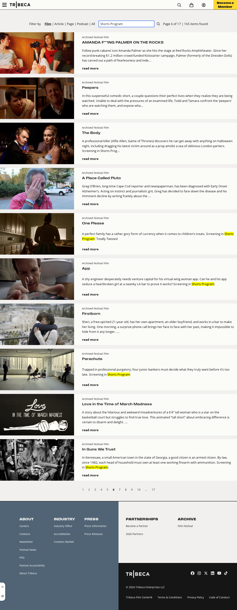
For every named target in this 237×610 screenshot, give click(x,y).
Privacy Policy (195, 597)
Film (48, 24)
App (86, 268)
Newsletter (26, 541)
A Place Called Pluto (101, 178)
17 (153, 489)
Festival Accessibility (32, 565)
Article (59, 24)
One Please (93, 223)
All (93, 24)
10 (139, 489)
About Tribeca (28, 573)
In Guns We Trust (99, 449)
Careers (24, 526)
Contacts (24, 534)
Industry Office (63, 526)
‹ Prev (3, 490)
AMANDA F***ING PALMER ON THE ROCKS (123, 42)
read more (90, 68)
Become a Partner (137, 526)
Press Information (95, 526)
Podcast (82, 24)
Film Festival (185, 526)
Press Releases (93, 534)
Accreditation (62, 534)
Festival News (27, 549)
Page (70, 24)
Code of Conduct (219, 597)
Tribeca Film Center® (139, 597)
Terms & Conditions (170, 597)
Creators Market (64, 541)
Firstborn (91, 314)
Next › (234, 490)
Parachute (92, 359)
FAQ (21, 557)
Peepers (90, 87)
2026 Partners (134, 534)
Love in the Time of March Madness (117, 404)
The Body (91, 133)
